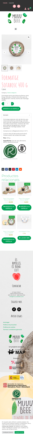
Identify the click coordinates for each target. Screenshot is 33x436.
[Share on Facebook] (6, 169)
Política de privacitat (10, 325)
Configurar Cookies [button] (8, 432)
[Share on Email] (3, 169)
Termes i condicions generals (12, 329)
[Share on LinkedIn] (17, 169)
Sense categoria (11, 92)
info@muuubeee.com (16, 296)
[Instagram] (18, 6)
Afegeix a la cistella (11, 108)
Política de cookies (9, 327)
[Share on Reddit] (20, 169)
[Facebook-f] (14, 6)
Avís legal (6, 322)
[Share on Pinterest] (13, 169)
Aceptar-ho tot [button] (19, 432)
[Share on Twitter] (10, 169)
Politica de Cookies (7, 426)
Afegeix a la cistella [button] (9, 207)
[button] (15, 29)
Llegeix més (25, 238)
